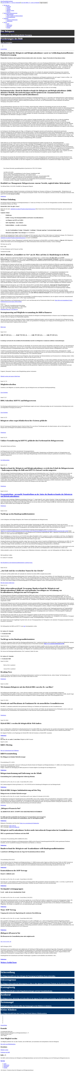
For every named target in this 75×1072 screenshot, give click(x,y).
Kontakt (5, 1067)
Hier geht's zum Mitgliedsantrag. (8, 1044)
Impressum (6, 1066)
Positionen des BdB (5, 1052)
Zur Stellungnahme (5, 460)
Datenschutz (6, 1065)
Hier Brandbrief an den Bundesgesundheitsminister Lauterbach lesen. (17, 562)
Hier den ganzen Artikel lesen (7, 582)
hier (24, 626)
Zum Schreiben (4, 392)
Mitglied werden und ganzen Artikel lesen (10, 376)
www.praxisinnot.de (6, 941)
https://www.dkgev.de (14, 827)
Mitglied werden (4, 1049)
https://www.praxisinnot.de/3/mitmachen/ (29, 823)
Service (3, 1061)
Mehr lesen (3, 327)
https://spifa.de (12, 825)
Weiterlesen (3, 196)
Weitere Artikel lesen (9, 962)
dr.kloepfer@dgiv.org (5, 309)
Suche (5, 1063)
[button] (6, 5)
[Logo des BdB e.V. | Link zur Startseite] (20, 2)
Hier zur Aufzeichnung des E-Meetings (10, 750)
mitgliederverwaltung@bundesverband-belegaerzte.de (23, 209)
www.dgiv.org (14, 309)
